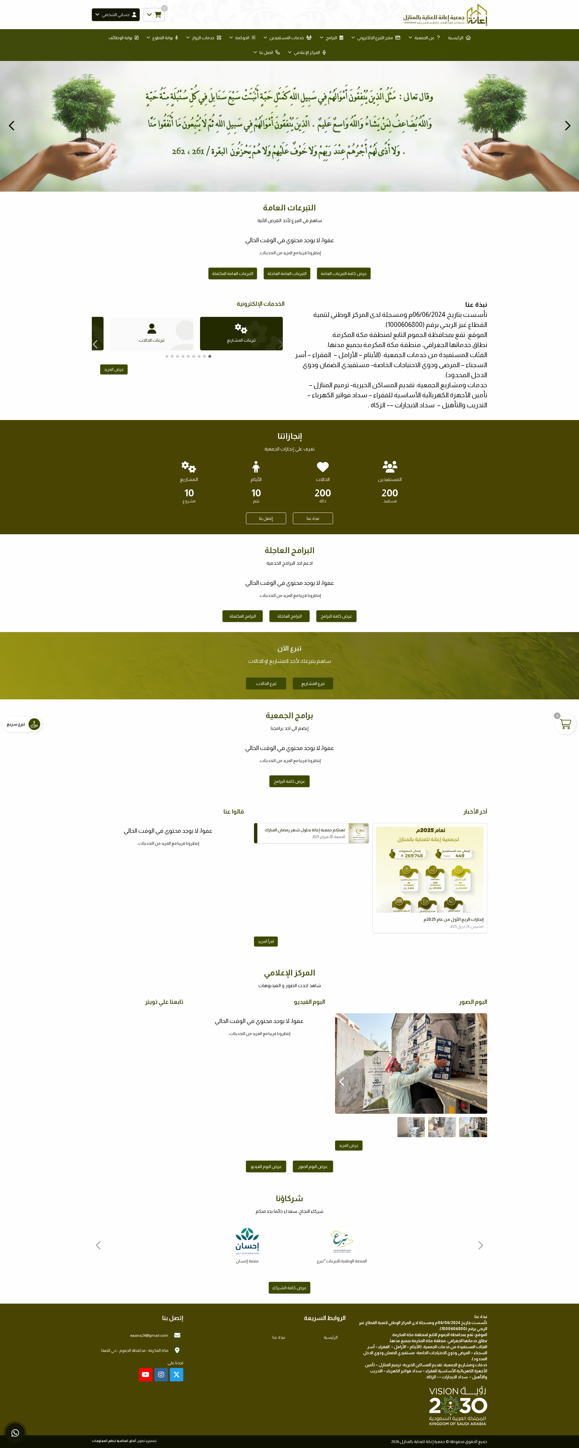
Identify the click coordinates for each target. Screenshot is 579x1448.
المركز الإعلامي (307, 52)
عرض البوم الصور (313, 1166)
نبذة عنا (313, 518)
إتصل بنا (266, 518)
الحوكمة (242, 37)
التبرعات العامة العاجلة (287, 273)
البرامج (331, 37)
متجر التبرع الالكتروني (375, 37)
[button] (12, 126)
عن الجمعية (424, 37)
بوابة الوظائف (120, 37)
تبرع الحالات (266, 683)
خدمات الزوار (203, 37)
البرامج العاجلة (289, 616)
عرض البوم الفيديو (266, 1166)
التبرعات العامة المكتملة (232, 273)
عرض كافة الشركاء (289, 1287)
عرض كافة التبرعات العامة (344, 273)
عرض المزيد (114, 369)
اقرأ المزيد (266, 941)
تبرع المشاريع (313, 683)
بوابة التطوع (162, 37)
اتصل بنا (266, 52)
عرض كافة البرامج (336, 616)
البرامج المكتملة (243, 616)
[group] (411, 1063)
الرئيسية (455, 37)
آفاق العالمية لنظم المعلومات (114, 1441)
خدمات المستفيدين (286, 37)
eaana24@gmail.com (149, 1335)
